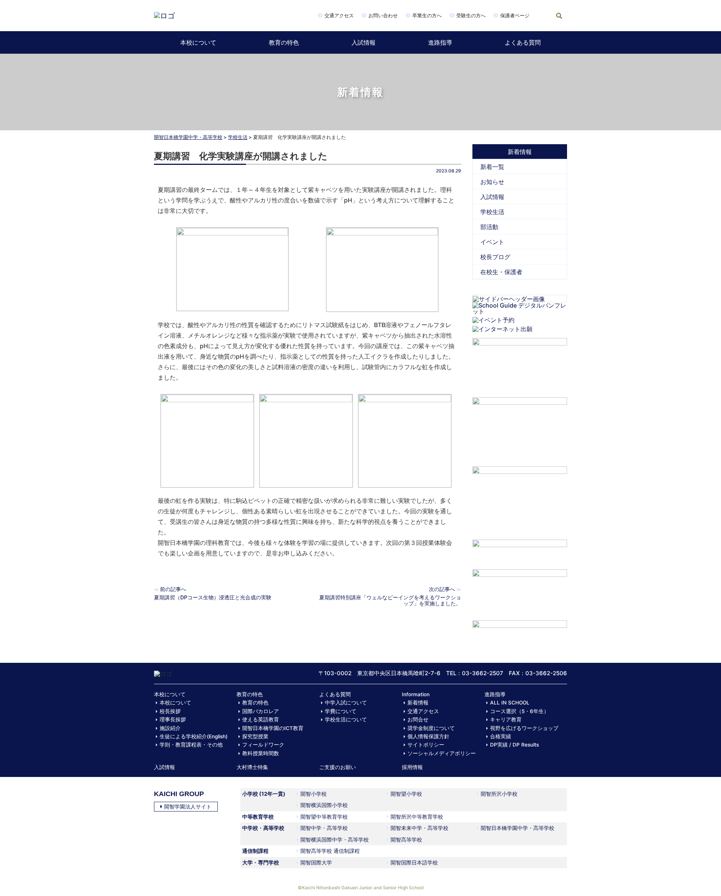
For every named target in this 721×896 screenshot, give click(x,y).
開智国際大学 (316, 862)
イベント (492, 242)
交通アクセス (339, 15)
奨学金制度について (431, 728)
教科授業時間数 (260, 753)
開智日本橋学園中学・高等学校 (188, 137)
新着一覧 (492, 166)
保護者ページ (514, 15)
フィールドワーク (263, 745)
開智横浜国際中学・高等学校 (334, 839)
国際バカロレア (260, 711)
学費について (340, 711)
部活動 (489, 227)
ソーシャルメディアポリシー (441, 753)
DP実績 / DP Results (514, 745)
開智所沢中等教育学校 (417, 816)
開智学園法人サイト (187, 806)
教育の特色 (284, 42)
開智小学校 (313, 793)
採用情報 (412, 767)
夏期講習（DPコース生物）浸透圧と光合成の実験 (213, 597)
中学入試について (346, 703)
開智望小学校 (406, 793)
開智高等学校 (406, 839)
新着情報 (417, 703)
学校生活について (346, 719)
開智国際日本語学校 (414, 862)
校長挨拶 (170, 711)
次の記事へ (442, 589)
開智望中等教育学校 (324, 816)
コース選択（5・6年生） (519, 711)
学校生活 (237, 137)
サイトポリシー (425, 745)
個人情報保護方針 (428, 736)
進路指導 (440, 42)
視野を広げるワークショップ (524, 728)
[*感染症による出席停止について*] (519, 591)
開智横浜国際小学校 (324, 805)
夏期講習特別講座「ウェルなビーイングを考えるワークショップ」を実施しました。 (390, 600)
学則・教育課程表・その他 (191, 745)
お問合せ (417, 719)
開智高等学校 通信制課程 (330, 851)
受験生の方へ (471, 15)
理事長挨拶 (173, 719)
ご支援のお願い (337, 767)
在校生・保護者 (501, 272)
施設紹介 (170, 728)
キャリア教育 (506, 719)
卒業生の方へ (427, 15)
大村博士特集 (252, 767)
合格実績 (500, 736)
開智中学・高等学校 (324, 828)
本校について (198, 42)
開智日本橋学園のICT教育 (272, 728)
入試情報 (363, 42)
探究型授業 (255, 736)
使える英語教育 (260, 719)
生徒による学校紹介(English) (194, 736)
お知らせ (492, 182)
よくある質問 (523, 42)
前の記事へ (173, 589)
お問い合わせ (383, 15)
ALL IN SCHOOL (509, 703)
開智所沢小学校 (499, 793)
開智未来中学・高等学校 (419, 828)
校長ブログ (495, 257)
